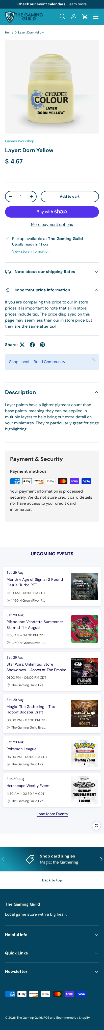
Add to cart (70, 196)
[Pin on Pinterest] (42, 345)
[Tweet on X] (22, 345)
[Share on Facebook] (32, 345)
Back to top (52, 880)
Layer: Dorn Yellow (31, 32)
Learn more (77, 4)
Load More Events (52, 813)
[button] (84, 16)
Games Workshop (19, 141)
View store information (30, 251)
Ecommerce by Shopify (73, 1018)
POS (46, 1018)
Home (9, 32)
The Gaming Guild (29, 1018)
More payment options (52, 224)
